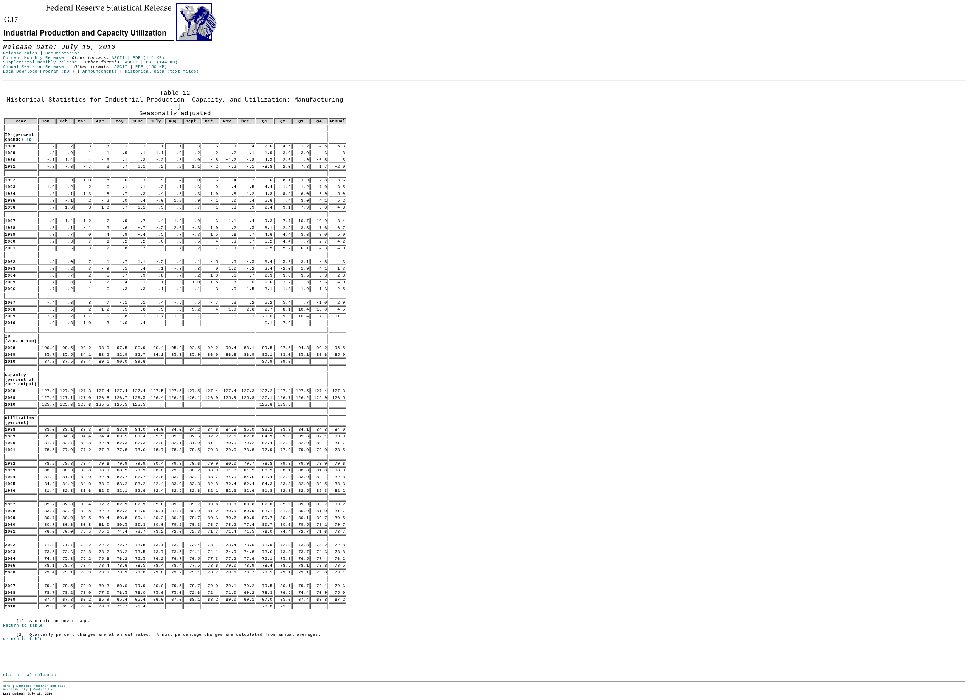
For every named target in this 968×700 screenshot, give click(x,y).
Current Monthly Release (33, 58)
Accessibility (15, 689)
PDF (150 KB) (151, 67)
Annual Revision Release (33, 67)
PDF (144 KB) (148, 58)
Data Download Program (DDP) (38, 71)
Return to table (23, 625)
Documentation (62, 53)
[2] (30, 139)
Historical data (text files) (162, 71)
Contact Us (42, 689)
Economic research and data (40, 686)
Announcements (99, 71)
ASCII (118, 58)
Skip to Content (11, 42)
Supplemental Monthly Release (40, 62)
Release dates (20, 53)
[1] (175, 107)
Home (7, 686)
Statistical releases (29, 675)
